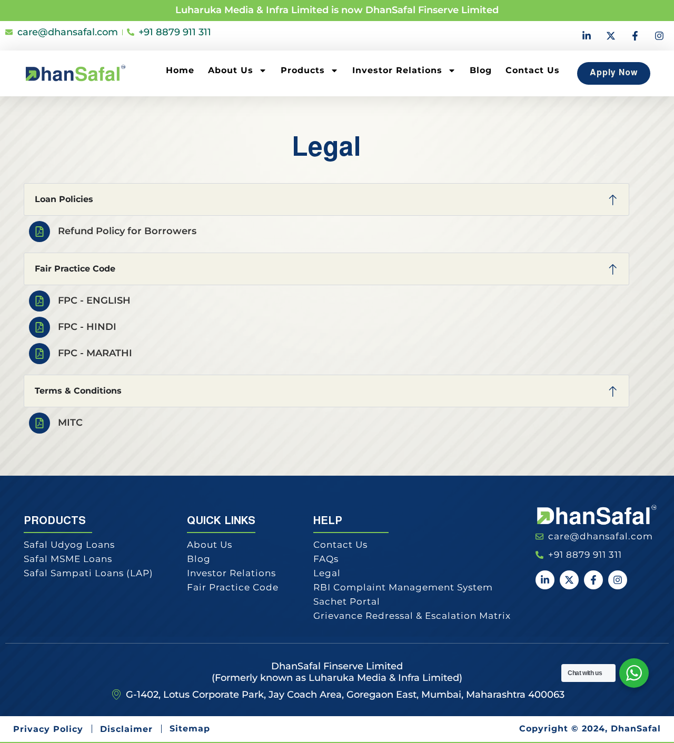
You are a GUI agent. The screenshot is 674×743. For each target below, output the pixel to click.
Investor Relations (397, 70)
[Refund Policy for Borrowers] (39, 231)
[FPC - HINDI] (39, 327)
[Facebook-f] (635, 35)
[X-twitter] (610, 35)
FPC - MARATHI (95, 353)
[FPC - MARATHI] (39, 353)
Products (303, 70)
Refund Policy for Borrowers (127, 231)
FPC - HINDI (87, 327)
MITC (70, 422)
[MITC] (39, 423)
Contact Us (533, 70)
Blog (481, 70)
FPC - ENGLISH (94, 300)
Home (180, 70)
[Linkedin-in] (586, 35)
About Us (230, 70)
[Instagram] (659, 35)
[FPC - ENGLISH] (39, 301)
